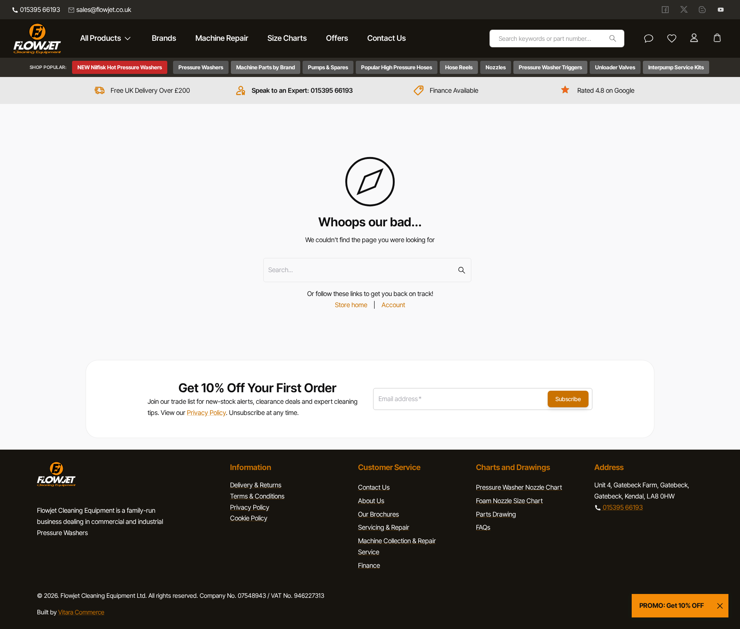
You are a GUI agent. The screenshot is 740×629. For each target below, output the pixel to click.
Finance (369, 565)
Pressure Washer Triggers (550, 67)
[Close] (719, 606)
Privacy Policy (206, 413)
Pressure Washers (200, 67)
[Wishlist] (671, 38)
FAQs (483, 527)
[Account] (694, 38)
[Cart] (718, 38)
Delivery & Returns (255, 485)
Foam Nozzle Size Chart (509, 501)
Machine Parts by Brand (265, 67)
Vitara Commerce (81, 612)
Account (393, 305)
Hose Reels (459, 67)
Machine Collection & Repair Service (397, 546)
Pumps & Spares (328, 67)
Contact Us (374, 487)
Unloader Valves (615, 67)
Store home (351, 305)
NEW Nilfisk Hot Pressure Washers (119, 67)
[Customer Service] (648, 38)
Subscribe (568, 399)
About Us (371, 501)
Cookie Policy (248, 518)
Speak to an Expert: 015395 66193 (302, 90)
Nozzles (496, 67)
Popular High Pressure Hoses (396, 67)
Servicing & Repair (383, 527)
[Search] (612, 38)
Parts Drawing (496, 514)
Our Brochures (378, 514)
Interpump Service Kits (676, 67)
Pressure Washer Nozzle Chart (519, 487)
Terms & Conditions (257, 496)
